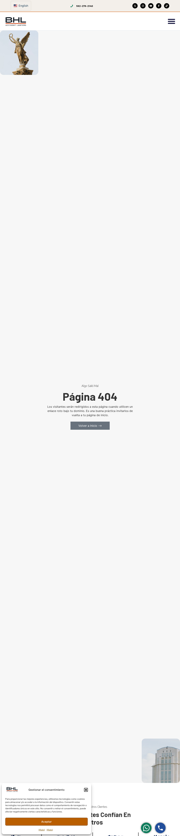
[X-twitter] (135, 5)
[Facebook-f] (158, 5)
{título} (41, 829)
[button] (86, 790)
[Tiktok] (166, 5)
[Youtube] (150, 5)
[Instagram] (143, 5)
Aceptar (46, 821)
